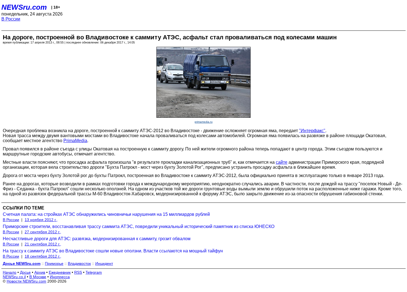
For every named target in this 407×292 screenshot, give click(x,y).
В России (10, 19)
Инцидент (104, 263)
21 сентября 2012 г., (43, 244)
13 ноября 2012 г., (41, 219)
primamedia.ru (204, 121)
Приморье (54, 263)
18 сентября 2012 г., (43, 256)
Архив (39, 272)
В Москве (37, 277)
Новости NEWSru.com (26, 281)
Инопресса (60, 277)
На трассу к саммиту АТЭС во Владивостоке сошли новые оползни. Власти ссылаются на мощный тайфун (113, 251)
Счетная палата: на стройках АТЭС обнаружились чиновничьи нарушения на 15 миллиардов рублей (106, 214)
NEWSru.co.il (14, 277)
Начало (9, 272)
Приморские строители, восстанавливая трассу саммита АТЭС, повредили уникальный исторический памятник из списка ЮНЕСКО (138, 226)
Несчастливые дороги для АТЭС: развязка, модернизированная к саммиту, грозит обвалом (96, 238)
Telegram (94, 272)
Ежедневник (60, 272)
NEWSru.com (24, 7)
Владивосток (79, 263)
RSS (78, 272)
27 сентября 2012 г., (43, 232)
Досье (25, 272)
